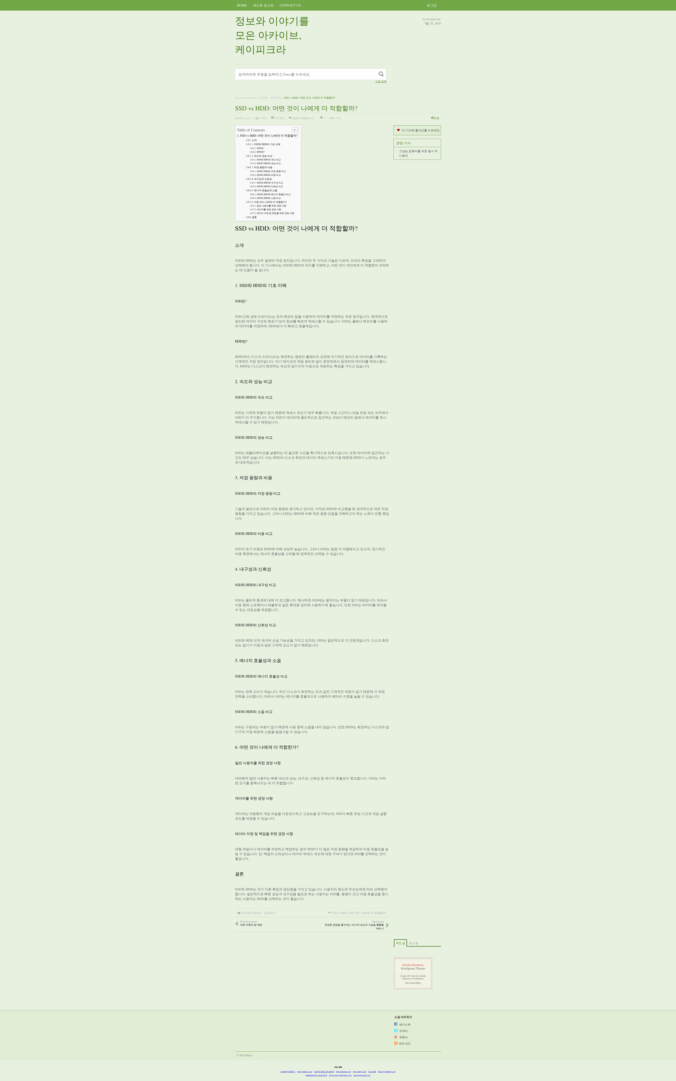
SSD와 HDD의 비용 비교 (269, 174)
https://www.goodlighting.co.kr (340, 1075)
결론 (254, 217)
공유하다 (270, 913)
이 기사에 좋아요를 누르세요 (421, 130)
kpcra (247, 118)
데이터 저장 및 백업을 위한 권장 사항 (275, 213)
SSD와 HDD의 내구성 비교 (270, 182)
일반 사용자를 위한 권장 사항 (271, 205)
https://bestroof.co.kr (343, 1071)
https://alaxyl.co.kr (359, 1071)
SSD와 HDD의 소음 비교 (269, 198)
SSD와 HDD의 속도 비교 (269, 159)
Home (242, 5)
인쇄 (436, 118)
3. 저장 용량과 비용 (262, 167)
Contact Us (290, 5)
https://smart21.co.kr (304, 1071)
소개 (254, 140)
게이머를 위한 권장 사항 (269, 209)
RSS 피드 (405, 1043)
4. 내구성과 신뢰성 (262, 179)
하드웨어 (276, 97)
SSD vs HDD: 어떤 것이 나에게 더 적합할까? (269, 135)
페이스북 (405, 1024)
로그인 (432, 5)
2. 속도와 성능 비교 (262, 155)
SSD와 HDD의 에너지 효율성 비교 (273, 194)
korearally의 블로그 (288, 1071)
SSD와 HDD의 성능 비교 (269, 163)
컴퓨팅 (264, 97)
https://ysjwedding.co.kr (386, 1071)
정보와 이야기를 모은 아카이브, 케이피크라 (272, 35)
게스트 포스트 (263, 5)
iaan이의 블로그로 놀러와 (324, 1071)
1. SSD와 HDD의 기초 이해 (266, 144)
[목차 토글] (293, 130)
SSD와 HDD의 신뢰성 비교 (270, 186)
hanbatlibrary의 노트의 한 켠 (316, 1075)
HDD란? (261, 151)
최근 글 (413, 943)
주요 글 (400, 943)
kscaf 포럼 (372, 1071)
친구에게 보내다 (251, 913)
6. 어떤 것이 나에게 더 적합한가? (269, 202)
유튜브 (403, 1037)
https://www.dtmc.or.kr (362, 1075)
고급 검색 (380, 81)
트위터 (403, 1031)
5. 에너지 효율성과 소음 (264, 190)
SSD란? (260, 148)
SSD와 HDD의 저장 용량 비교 (271, 171)
